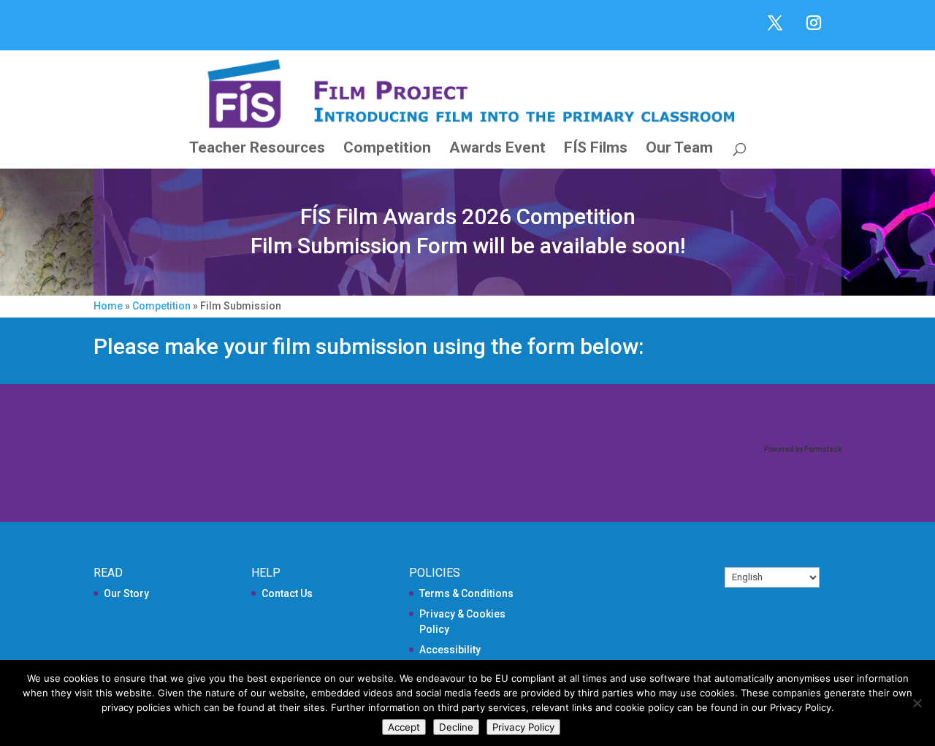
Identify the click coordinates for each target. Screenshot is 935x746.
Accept (404, 727)
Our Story (126, 593)
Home (108, 306)
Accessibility (450, 649)
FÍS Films (595, 149)
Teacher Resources (257, 149)
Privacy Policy (523, 727)
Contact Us (287, 593)
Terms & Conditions (466, 593)
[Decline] (916, 703)
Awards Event (497, 149)
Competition (387, 149)
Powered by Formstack (803, 449)
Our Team (679, 149)
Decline (456, 727)
